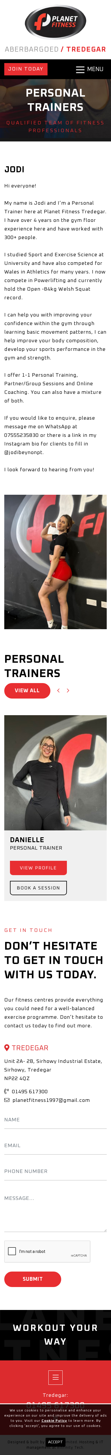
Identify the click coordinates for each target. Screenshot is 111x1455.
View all (27, 690)
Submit (33, 1279)
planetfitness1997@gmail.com (50, 1100)
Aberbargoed (32, 49)
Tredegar (86, 49)
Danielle (27, 840)
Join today (26, 69)
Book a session (38, 888)
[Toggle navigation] (55, 1377)
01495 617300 (29, 1091)
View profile (38, 868)
